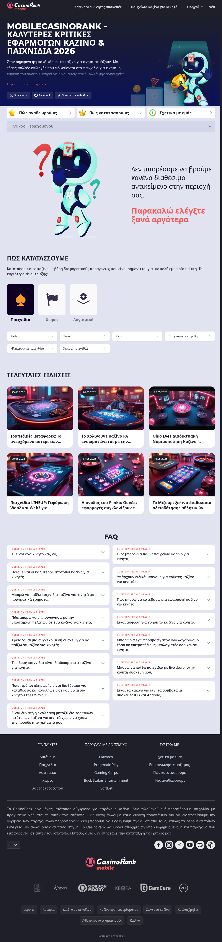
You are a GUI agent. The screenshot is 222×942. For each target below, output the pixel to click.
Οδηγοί (193, 7)
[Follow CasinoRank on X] (177, 845)
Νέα (212, 7)
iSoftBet (105, 788)
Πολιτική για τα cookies (110, 935)
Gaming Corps (105, 772)
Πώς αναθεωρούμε (168, 780)
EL (11, 845)
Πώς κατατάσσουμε (168, 772)
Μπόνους (47, 757)
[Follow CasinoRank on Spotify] (198, 845)
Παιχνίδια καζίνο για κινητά (154, 7)
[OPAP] (59, 888)
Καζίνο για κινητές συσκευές (97, 7)
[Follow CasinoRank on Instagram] (167, 845)
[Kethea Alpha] (122, 888)
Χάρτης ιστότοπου (46, 788)
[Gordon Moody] (91, 888)
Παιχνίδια (46, 764)
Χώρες (47, 780)
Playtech (105, 757)
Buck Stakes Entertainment (105, 780)
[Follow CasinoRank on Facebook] (157, 845)
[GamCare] (155, 888)
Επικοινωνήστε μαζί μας (168, 764)
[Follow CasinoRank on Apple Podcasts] (209, 845)
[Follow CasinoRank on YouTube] (188, 845)
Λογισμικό (46, 772)
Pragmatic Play (105, 764)
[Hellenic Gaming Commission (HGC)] (37, 888)
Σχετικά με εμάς (168, 757)
